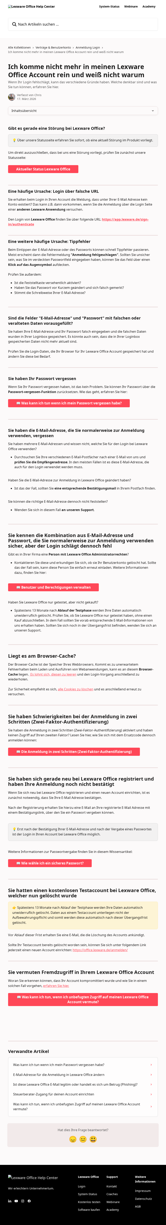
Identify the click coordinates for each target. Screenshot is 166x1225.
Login (81, 1186)
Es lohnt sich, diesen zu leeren (53, 674)
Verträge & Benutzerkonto (53, 47)
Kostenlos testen (89, 1202)
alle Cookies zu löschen (75, 689)
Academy (149, 6)
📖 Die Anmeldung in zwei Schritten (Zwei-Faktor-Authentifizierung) (74, 751)
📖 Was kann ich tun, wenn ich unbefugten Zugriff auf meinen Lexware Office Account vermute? (83, 999)
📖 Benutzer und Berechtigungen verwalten (53, 587)
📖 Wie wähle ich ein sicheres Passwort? (50, 863)
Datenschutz (143, 1199)
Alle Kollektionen (19, 47)
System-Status (109, 6)
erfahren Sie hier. (56, 985)
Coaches (112, 1194)
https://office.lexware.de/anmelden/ (100, 950)
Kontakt (111, 1186)
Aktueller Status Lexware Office (43, 169)
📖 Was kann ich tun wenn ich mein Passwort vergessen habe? (69, 403)
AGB (138, 1206)
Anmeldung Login (88, 47)
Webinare (131, 6)
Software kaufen (89, 1210)
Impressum (143, 1191)
